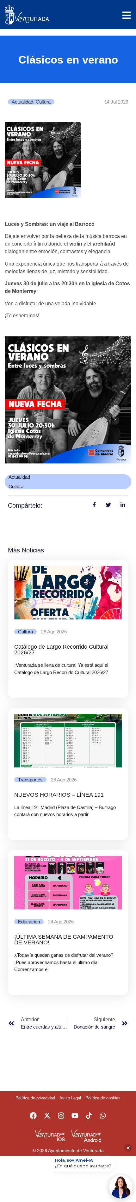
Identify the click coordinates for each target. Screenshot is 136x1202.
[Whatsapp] (103, 1116)
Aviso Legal (70, 1098)
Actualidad (22, 102)
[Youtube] (75, 1116)
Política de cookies (103, 1098)
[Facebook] (33, 1116)
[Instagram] (61, 1116)
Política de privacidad (35, 1098)
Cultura (43, 102)
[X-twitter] (47, 1116)
